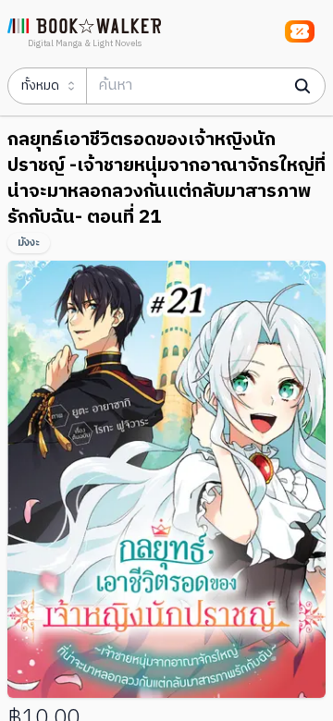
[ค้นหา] (302, 86)
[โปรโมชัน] (299, 31)
